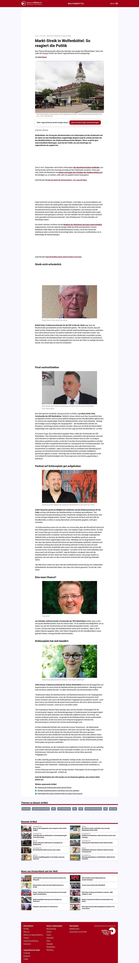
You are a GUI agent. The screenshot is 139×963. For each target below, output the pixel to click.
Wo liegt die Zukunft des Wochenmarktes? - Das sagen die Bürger (66, 180)
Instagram (26, 956)
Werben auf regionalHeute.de (33, 935)
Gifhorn (49, 932)
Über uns (26, 932)
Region (36, 36)
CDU (74, 809)
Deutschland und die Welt (78, 932)
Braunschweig (51, 929)
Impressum (27, 944)
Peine (48, 941)
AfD (105, 809)
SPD (53, 809)
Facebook (26, 953)
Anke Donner (42, 57)
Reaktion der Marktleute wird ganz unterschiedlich (82, 225)
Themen (26, 938)
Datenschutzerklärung (30, 941)
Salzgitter (50, 944)
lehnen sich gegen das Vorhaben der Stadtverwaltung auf (80, 172)
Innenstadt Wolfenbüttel (41, 809)
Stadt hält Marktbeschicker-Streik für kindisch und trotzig (63, 257)
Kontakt (26, 929)
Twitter (25, 959)
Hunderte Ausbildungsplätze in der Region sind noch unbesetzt (58, 790)
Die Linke (113, 809)
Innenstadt (26, 809)
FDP (80, 809)
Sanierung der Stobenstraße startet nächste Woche (54, 787)
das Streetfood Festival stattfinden (86, 167)
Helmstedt (50, 938)
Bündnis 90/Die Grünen (93, 809)
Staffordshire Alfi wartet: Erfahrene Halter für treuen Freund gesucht (59, 793)
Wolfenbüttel (42, 36)
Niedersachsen (74, 929)
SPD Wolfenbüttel (64, 809)
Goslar (49, 935)
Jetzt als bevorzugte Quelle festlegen (85, 122)
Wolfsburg (50, 950)
